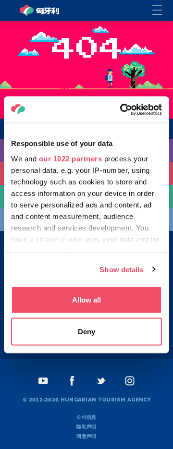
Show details (121, 269)
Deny (86, 331)
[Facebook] (72, 381)
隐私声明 (86, 427)
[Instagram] (130, 381)
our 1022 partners (70, 158)
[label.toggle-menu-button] (162, 10)
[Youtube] (43, 381)
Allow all (86, 300)
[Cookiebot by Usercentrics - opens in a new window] (122, 109)
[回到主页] (39, 10)
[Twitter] (101, 381)
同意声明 (86, 436)
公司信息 (86, 417)
